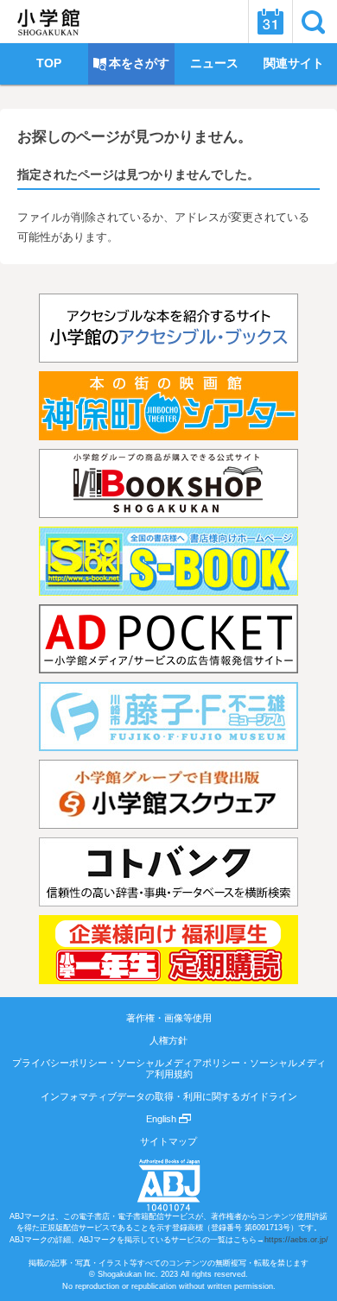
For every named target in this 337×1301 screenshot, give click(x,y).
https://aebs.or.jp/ (296, 1239)
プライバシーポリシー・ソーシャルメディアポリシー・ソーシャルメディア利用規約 (169, 1068)
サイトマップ (168, 1141)
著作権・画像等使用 (169, 1018)
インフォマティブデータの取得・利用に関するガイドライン (169, 1096)
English (162, 1119)
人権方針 (168, 1040)
